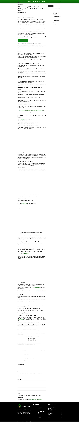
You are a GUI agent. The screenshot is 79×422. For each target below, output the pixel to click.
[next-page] (19, 375)
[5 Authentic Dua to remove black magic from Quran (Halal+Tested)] (22, 369)
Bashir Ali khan (20, 12)
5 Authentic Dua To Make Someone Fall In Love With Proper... (41, 412)
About (40, 1)
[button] (60, 1)
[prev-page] (18, 375)
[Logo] (22, 1)
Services (36, 1)
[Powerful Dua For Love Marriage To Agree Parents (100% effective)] (31, 369)
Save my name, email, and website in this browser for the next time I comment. (30, 395)
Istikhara (22, 119)
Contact (43, 1)
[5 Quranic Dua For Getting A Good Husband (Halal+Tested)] (41, 369)
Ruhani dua (29, 1)
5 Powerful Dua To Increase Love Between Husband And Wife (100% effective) (56, 13)
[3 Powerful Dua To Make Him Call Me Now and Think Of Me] (50, 17)
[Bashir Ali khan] (20, 357)
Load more (54, 24)
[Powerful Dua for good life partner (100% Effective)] (50, 9)
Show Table (25, 40)
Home (18, 4)
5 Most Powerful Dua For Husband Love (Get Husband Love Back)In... (41, 416)
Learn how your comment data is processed (35, 399)
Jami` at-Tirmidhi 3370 (32, 112)
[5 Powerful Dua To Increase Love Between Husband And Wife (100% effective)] (50, 13)
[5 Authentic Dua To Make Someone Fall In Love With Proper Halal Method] (34, 411)
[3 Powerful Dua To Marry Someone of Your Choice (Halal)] (50, 21)
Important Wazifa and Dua (22, 4)
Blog (33, 1)
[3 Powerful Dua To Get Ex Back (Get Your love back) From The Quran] (34, 408)
